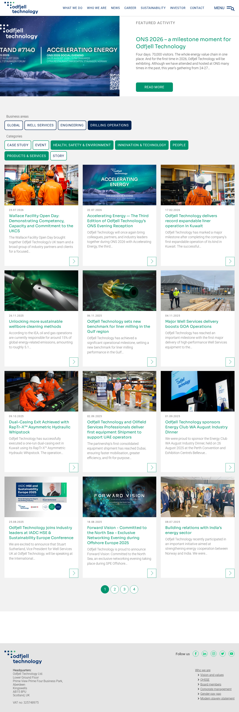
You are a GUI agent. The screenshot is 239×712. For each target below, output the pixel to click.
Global (13, 125)
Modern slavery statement (217, 698)
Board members (210, 684)
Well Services (40, 125)
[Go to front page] (21, 8)
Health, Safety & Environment (82, 145)
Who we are (97, 8)
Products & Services (26, 156)
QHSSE (204, 680)
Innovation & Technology (142, 145)
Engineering (72, 125)
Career (130, 8)
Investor (177, 8)
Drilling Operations (109, 125)
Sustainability (153, 8)
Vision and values (212, 675)
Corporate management (216, 689)
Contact (197, 8)
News (115, 8)
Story (58, 156)
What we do (73, 8)
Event (40, 145)
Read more (154, 87)
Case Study (18, 145)
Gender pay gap (210, 694)
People (179, 145)
